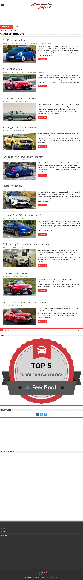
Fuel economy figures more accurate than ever (26, 244)
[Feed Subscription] (82, 35)
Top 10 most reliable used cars (18, 40)
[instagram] (45, 414)
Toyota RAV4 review (12, 186)
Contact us (4, 535)
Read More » (42, 59)
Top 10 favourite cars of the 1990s (19, 98)
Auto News (20, 43)
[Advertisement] (41, 16)
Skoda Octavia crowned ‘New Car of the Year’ (25, 302)
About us (3, 532)
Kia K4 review (18, 27)
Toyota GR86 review (12, 69)
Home (4, 30)
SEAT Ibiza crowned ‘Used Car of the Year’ (23, 156)
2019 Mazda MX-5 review (15, 273)
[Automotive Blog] (41, 5)
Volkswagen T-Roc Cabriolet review (20, 127)
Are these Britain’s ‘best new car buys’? (22, 215)
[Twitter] (41, 414)
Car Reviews (17, 72)
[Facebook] (37, 414)
